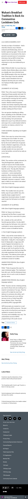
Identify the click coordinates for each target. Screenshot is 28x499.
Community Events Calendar (10, 478)
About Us (5, 425)
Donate (23, 2)
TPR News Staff (7, 468)
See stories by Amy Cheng (9, 363)
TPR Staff (5, 465)
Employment (6, 432)
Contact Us (5, 428)
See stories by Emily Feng (17, 352)
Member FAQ (6, 458)
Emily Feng (9, 25)
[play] (2, 497)
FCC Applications (7, 455)
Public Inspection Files (8, 452)
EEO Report (6, 448)
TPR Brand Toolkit (7, 435)
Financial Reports (7, 445)
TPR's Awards (6, 475)
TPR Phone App (7, 472)
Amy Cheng (5, 359)
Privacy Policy (6, 438)
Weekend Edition (11, 322)
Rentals (5, 462)
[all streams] (26, 497)
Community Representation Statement (12, 442)
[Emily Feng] (5, 336)
